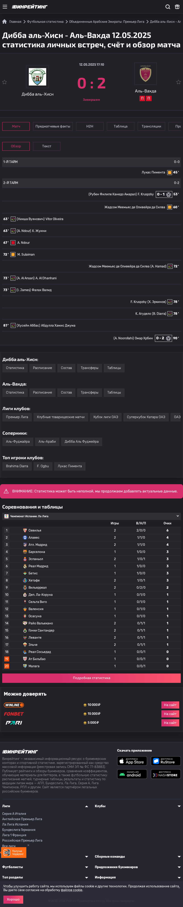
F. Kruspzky (146, 194)
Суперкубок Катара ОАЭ (146, 417)
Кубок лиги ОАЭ (106, 417)
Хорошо (13, 899)
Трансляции (151, 126)
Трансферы (89, 368)
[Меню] (4, 6)
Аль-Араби (47, 442)
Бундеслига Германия (18, 830)
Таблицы (114, 368)
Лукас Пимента (153, 172)
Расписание (42, 368)
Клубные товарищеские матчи (61, 417)
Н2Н (89, 126)
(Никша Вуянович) (31, 219)
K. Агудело (143, 314)
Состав (66, 368)
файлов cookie (71, 890)
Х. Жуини (39, 231)
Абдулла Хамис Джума (58, 325)
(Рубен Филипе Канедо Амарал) (113, 194)
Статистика (15, 368)
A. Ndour (23, 243)
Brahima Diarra (17, 466)
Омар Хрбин (144, 338)
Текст (46, 146)
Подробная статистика (91, 678)
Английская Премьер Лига (22, 819)
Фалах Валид (42, 290)
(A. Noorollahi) (124, 338)
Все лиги (9, 846)
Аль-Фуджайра (18, 442)
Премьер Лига (17, 417)
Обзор (16, 146)
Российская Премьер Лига (22, 840)
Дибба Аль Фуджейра (82, 442)
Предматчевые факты (52, 126)
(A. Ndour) (24, 231)
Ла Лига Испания (15, 824)
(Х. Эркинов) (157, 302)
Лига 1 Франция (14, 835)
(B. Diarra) (159, 314)
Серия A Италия (14, 814)
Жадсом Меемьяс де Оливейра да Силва (134, 207)
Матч (16, 126)
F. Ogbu (43, 466)
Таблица (120, 126)
